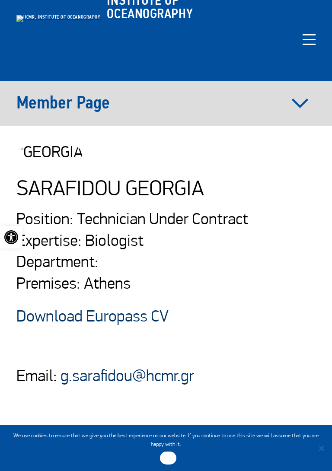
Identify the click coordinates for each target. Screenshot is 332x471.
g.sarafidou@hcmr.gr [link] (127, 377)
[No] (321, 448)
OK (168, 458)
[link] (11, 237)
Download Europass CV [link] (92, 317)
